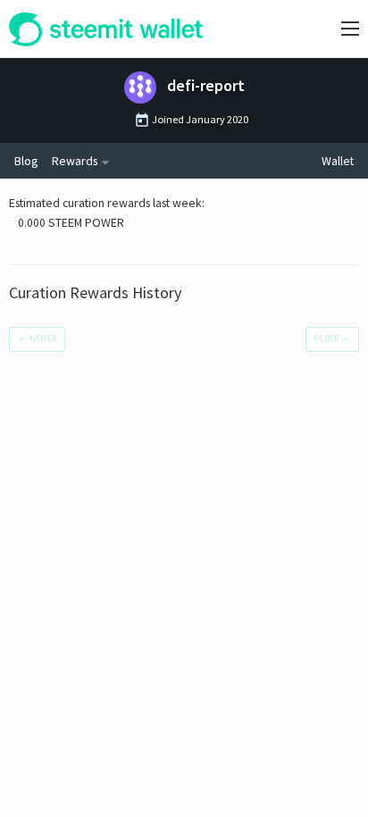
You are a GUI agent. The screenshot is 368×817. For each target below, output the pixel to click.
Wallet (338, 161)
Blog (26, 161)
